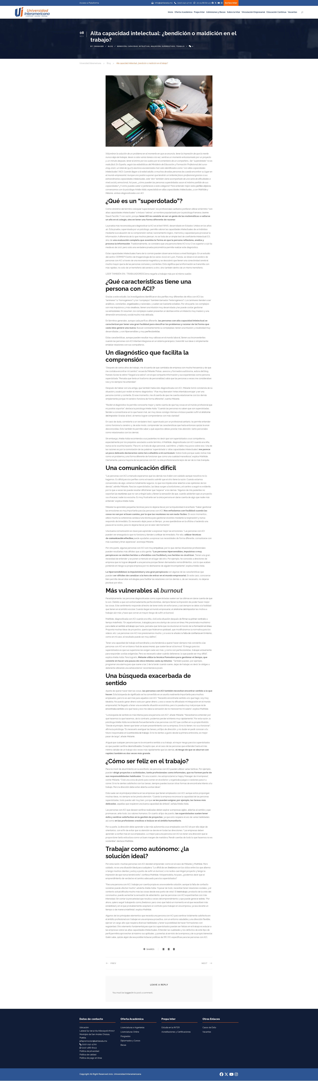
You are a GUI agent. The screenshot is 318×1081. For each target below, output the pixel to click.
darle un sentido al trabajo (122, 626)
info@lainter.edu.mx (164, 3)
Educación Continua (276, 12)
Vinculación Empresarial (253, 12)
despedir (132, 562)
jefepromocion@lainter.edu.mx (93, 1041)
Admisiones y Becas (215, 12)
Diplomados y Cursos (130, 1040)
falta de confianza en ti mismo (197, 633)
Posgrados (125, 1036)
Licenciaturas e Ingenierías (132, 1027)
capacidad (133, 46)
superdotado (168, 46)
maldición (156, 46)
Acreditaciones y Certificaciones (176, 1032)
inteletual (144, 46)
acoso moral (149, 646)
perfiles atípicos (203, 186)
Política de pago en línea (91, 1058)
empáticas (158, 548)
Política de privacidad (89, 1051)
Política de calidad (88, 1054)
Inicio (170, 12)
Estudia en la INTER (170, 1027)
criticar (159, 534)
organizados (133, 304)
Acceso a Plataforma (89, 3)
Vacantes (292, 12)
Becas (123, 1045)
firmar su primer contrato (194, 619)
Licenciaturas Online (129, 1032)
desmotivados (135, 746)
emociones (114, 311)
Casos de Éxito (209, 1027)
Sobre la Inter (233, 12)
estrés (202, 898)
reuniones (122, 493)
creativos (135, 307)
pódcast (167, 629)
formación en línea (202, 626)
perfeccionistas (152, 331)
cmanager (99, 46)
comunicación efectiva (121, 538)
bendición (122, 46)
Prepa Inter (199, 12)
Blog (110, 46)
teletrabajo (182, 891)
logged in (129, 992)
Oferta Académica (183, 12)
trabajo (180, 46)
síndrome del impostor (184, 609)
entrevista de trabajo (139, 733)
